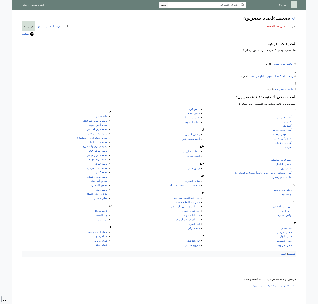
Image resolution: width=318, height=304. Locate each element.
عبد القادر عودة (192, 215)
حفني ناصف (193, 113)
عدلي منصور (100, 198)
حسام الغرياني (284, 232)
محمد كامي (101, 172)
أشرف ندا (287, 147)
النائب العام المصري (282, 63)
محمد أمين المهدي (97, 124)
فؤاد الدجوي (193, 240)
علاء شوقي (194, 228)
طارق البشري (192, 180)
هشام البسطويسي (97, 231)
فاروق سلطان (192, 245)
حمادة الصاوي (192, 121)
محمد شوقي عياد (98, 150)
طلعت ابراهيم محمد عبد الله (184, 185)
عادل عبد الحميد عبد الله (187, 197)
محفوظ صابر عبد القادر (95, 120)
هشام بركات (100, 240)
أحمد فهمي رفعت (282, 134)
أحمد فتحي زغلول (190, 138)
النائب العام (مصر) (282, 177)
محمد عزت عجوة (98, 159)
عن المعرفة (272, 285)
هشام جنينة (101, 244)
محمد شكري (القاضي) (95, 146)
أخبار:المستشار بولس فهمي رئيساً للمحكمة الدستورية (263, 172)
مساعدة (25, 34)
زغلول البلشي (192, 134)
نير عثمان (102, 219)
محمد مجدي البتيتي (97, 176)
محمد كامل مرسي (97, 168)
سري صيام (194, 168)
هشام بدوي (101, 236)
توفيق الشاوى (285, 215)
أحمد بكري (286, 125)
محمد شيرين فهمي (97, 155)
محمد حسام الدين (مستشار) (92, 137)
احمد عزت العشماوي (281, 159)
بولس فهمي (285, 194)
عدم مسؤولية (259, 285)
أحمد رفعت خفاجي (282, 129)
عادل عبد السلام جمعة (188, 202)
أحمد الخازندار (284, 117)
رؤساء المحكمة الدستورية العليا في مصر (271, 76)
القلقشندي (286, 168)
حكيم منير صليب (191, 117)
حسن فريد (194, 109)
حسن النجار (286, 236)
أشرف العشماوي (283, 142)
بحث (163, 4)
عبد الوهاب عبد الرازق (188, 219)
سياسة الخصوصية (288, 285)
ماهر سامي (101, 116)
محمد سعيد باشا (98, 142)
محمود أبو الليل (99, 180)
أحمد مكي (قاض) (282, 138)
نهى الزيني (101, 215)
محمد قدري (101, 163)
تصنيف (291, 253)
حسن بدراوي (285, 245)
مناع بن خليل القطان (96, 193)
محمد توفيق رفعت (97, 133)
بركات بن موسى (283, 189)
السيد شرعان (193, 155)
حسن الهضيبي (284, 240)
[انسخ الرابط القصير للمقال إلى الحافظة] (293, 18)
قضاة (283, 253)
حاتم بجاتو (287, 227)
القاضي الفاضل (284, 164)
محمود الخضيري (98, 185)
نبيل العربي (194, 223)
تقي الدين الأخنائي (282, 206)
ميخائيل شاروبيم (191, 151)
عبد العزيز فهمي (191, 210)
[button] (294, 4)
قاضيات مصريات (284, 89)
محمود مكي (101, 189)
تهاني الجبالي (285, 210)
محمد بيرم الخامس (97, 129)
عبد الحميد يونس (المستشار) (184, 206)
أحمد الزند (286, 121)
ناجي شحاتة (101, 210)
